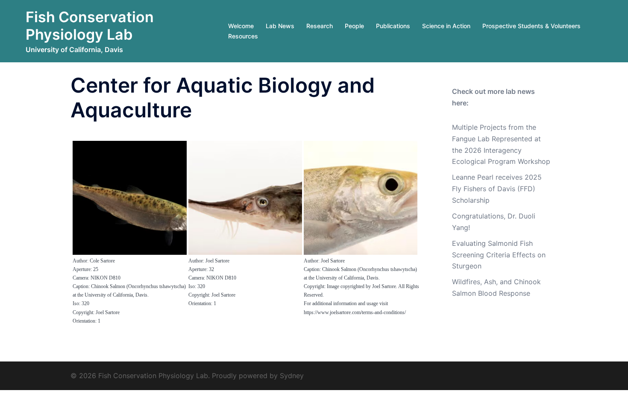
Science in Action (446, 25)
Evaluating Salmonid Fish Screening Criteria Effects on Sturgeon (499, 255)
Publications (393, 25)
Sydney (292, 375)
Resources (243, 36)
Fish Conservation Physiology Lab (90, 25)
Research (319, 25)
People (354, 25)
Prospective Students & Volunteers (531, 25)
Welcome (241, 25)
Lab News (280, 25)
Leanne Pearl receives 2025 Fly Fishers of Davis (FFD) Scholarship (497, 188)
